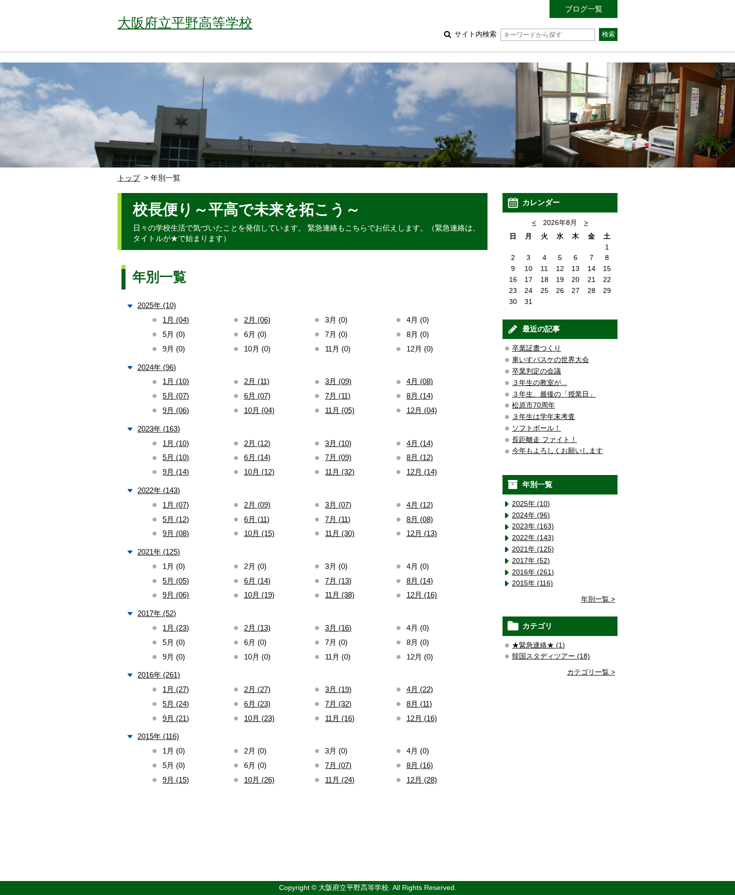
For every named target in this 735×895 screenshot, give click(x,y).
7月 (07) (338, 765)
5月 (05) (175, 580)
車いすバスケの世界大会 (550, 360)
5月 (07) (175, 396)
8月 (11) (419, 704)
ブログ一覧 (583, 8)
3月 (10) (338, 443)
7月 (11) (337, 396)
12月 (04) (421, 410)
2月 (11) (257, 381)
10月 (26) (259, 780)
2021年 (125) (159, 552)
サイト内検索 (475, 34)
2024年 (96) (157, 367)
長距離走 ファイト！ (544, 440)
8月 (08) (419, 519)
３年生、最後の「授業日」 (554, 394)
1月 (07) (175, 504)
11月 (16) (339, 718)
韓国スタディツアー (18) (551, 656)
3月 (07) (338, 504)
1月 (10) (175, 381)
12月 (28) (421, 780)
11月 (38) (339, 594)
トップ (129, 178)
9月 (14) (175, 472)
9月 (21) (175, 718)
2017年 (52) (157, 613)
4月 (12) (419, 504)
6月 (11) (257, 519)
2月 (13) (257, 628)
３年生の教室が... (539, 382)
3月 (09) (338, 381)
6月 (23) (257, 704)
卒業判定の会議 (536, 371)
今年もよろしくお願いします (557, 450)
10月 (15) (259, 533)
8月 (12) (419, 457)
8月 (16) (419, 765)
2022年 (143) (159, 490)
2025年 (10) (157, 305)
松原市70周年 (533, 405)
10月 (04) (259, 410)
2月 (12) (257, 443)
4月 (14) (419, 443)
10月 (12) (259, 472)
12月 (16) (421, 594)
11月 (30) (339, 533)
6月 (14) (257, 457)
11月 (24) (339, 780)
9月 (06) (175, 410)
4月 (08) (419, 381)
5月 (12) (175, 519)
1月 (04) (175, 320)
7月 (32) (338, 704)
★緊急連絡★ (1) (538, 645)
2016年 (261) (159, 674)
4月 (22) (419, 689)
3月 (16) (338, 628)
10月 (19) (259, 594)
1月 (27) (175, 689)
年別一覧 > (598, 599)
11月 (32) (339, 472)
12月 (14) (421, 472)
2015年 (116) (158, 736)
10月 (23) (259, 718)
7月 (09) (338, 457)
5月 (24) (175, 704)
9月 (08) (175, 533)
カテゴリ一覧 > (591, 672)
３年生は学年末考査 (543, 416)
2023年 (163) (159, 428)
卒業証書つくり (536, 348)
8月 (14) (419, 396)
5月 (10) (175, 457)
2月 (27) (257, 689)
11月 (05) (339, 410)
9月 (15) (175, 780)
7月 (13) (338, 580)
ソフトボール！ (536, 428)
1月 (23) (175, 628)
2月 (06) (257, 320)
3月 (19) (338, 689)
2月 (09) (257, 504)
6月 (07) (257, 396)
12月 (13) (421, 533)
